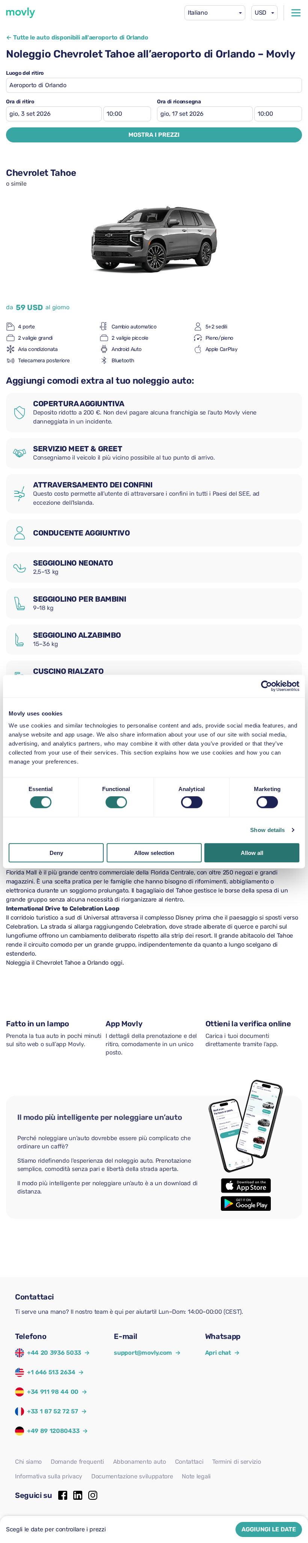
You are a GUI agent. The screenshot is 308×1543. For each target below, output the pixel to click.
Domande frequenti (77, 1461)
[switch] (116, 802)
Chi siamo (28, 1461)
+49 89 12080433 (53, 1430)
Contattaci (189, 1461)
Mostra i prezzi (154, 134)
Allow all (252, 852)
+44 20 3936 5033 (54, 1352)
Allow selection (154, 852)
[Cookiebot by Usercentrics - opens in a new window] (266, 686)
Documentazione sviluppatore (132, 1476)
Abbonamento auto (139, 1461)
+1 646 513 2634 (51, 1372)
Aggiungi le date (269, 1529)
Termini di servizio (236, 1461)
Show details (267, 830)
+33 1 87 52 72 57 (52, 1411)
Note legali (196, 1476)
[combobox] (214, 12)
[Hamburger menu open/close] (296, 13)
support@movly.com (147, 1352)
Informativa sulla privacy (48, 1476)
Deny (56, 852)
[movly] (20, 12)
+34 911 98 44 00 (53, 1391)
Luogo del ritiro (25, 73)
